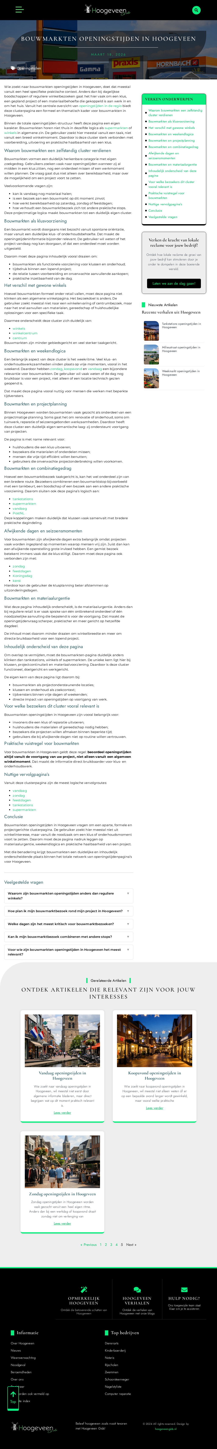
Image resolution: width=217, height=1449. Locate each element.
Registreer (17, 1386)
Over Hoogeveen (22, 1343)
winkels (10, 133)
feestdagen (22, 571)
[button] (196, 10)
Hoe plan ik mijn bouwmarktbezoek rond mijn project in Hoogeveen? (68, 911)
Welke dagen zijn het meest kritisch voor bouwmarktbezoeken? (68, 924)
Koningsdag (22, 576)
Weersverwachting (23, 1357)
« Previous (89, 1244)
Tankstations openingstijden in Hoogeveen (181, 325)
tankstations (23, 499)
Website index (20, 1401)
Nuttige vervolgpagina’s (165, 204)
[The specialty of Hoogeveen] (84, 1290)
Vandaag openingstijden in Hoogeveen (62, 1075)
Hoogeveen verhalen (137, 1301)
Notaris (109, 1357)
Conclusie (155, 210)
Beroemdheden (21, 1372)
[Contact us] (184, 1290)
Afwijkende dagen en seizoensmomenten (164, 155)
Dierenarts (112, 1343)
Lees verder (62, 1112)
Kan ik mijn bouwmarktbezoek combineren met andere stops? (68, 937)
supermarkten (116, 128)
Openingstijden (29, 68)
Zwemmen (111, 1372)
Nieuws (16, 1350)
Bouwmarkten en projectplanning (172, 140)
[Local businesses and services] (137, 1290)
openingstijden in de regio (100, 106)
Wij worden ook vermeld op (30, 1393)
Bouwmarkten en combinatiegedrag (173, 147)
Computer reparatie (118, 1393)
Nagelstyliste (113, 1386)
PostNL (18, 513)
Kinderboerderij (115, 1350)
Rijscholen (111, 1365)
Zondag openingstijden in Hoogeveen (62, 1194)
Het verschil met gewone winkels (172, 127)
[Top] (13, 1394)
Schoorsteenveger (117, 1379)
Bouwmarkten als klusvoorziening (172, 121)
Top (13, 1401)
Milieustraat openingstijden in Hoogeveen (181, 349)
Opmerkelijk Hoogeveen (84, 1301)
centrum (20, 338)
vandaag (95, 369)
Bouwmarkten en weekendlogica (171, 134)
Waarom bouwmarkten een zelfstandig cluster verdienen (175, 113)
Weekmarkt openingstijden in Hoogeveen (181, 373)
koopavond (73, 369)
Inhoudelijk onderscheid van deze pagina (172, 173)
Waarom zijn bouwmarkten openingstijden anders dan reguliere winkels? (68, 895)
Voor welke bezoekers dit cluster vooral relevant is (171, 184)
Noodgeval (18, 1365)
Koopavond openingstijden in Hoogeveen (154, 1075)
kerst (17, 581)
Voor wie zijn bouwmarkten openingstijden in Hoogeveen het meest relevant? (68, 952)
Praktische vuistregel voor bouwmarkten (166, 195)
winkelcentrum (25, 333)
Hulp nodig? (184, 1298)
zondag (56, 369)
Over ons (17, 1379)
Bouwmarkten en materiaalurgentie (173, 164)
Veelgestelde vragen (163, 217)
